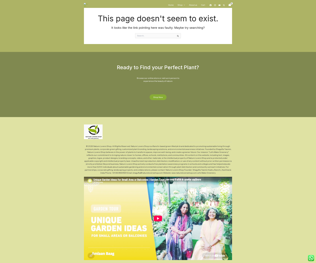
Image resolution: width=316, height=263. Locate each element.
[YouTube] (219, 5)
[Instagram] (215, 5)
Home (171, 5)
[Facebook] (211, 5)
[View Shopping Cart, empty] (229, 5)
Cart (203, 5)
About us (193, 5)
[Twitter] (224, 5)
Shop (180, 5)
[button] (184, 5)
